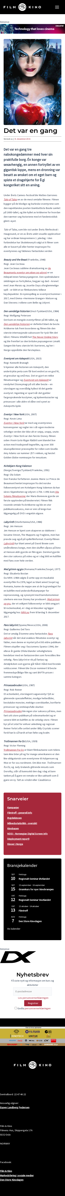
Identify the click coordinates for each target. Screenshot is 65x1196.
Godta (34, 1008)
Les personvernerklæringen (33, 997)
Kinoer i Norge (15, 844)
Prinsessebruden (13, 711)
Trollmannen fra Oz (14, 749)
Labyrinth (9, 543)
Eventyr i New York (14, 423)
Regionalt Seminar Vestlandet (35, 899)
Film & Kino (6, 1171)
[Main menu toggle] (57, 7)
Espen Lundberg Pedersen (14, 1107)
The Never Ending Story (45, 337)
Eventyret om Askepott (36, 380)
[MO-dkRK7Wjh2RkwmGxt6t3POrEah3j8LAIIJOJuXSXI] (32, 28)
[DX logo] (18, 956)
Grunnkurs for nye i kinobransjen (36, 889)
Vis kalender (13, 928)
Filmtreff (23, 910)
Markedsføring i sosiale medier (17, 1175)
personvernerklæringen (38, 1008)
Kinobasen (13, 828)
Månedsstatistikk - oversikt (22, 823)
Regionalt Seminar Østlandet (34, 878)
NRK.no (25, 612)
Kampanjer (13, 807)
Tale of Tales (10, 199)
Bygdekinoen (14, 817)
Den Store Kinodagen (30, 921)
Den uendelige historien (17, 324)
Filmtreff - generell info (19, 812)
